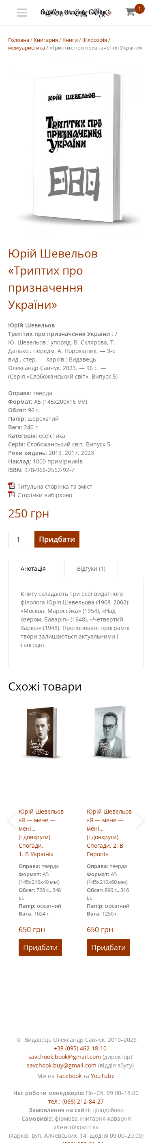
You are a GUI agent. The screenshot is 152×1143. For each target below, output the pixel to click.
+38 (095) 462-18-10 (80, 1048)
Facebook (68, 1076)
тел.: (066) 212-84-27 (76, 1101)
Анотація (33, 568)
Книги (70, 39)
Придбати (57, 539)
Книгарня (46, 39)
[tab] (33, 568)
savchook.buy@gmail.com (61, 1065)
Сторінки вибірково (44, 495)
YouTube (103, 1076)
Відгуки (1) (91, 568)
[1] (130, 11)
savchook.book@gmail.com (64, 1057)
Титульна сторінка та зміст (54, 486)
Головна (18, 39)
